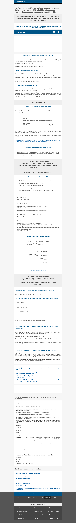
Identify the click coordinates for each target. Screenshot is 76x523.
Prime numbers (22, 507)
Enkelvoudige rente (54, 518)
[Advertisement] (38, 44)
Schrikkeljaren (22, 514)
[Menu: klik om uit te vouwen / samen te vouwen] (55, 32)
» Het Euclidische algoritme (38, 270)
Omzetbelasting (38, 518)
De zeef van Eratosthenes (23, 483)
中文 (16, 500)
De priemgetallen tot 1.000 (23, 478)
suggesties (32, 493)
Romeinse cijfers (38, 507)
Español (29, 497)
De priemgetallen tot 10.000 (23, 481)
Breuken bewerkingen (53, 507)
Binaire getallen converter (38, 514)
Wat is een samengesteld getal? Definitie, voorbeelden (30, 476)
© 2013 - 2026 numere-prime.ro (38, 504)
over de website (20, 493)
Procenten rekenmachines (53, 511)
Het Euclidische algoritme (23, 486)
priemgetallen (21, 1)
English (23, 497)
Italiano (41, 497)
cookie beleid (56, 493)
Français (35, 497)
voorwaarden (44, 493)
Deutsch (17, 497)
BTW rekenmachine (22, 518)
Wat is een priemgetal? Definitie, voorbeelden (28, 473)
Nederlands (47, 497)
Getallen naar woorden (22, 511)
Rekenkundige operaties (38, 511)
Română (54, 497)
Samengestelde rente (53, 514)
